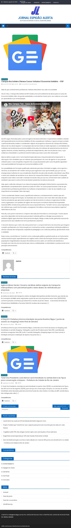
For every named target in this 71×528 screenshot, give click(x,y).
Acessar (5, 492)
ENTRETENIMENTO (46, 2)
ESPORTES (36, 2)
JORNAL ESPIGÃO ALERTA (35, 18)
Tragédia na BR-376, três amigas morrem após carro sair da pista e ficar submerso (30, 432)
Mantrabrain (26, 526)
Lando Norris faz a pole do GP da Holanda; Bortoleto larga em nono (24, 421)
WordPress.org (7, 504)
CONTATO (56, 2)
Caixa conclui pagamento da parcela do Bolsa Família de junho (11, 406)
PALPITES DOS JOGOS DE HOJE (53, 515)
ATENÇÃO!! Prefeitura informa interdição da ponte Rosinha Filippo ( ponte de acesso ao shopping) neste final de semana (32, 320)
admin (16, 84)
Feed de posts (7, 496)
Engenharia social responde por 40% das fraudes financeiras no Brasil (25, 436)
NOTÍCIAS (22, 1)
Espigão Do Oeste (26, 2)
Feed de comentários (10, 500)
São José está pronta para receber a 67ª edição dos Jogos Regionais (62, 406)
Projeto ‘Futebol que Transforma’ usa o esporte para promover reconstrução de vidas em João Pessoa (34, 426)
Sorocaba (6, 480)
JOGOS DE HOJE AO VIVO (34, 515)
